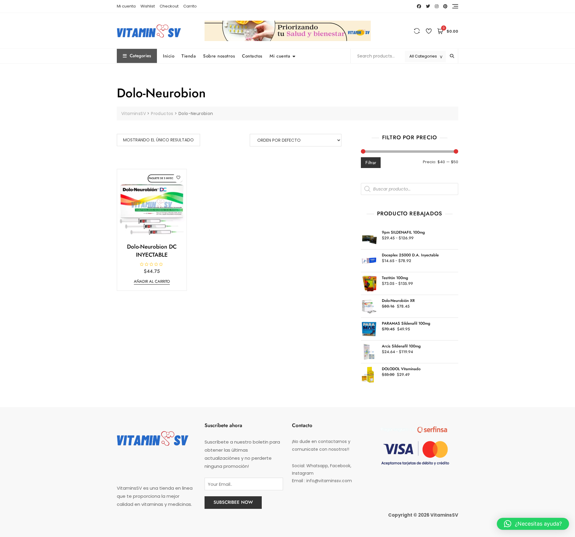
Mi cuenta (126, 6)
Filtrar (370, 162)
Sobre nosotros (219, 56)
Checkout (169, 6)
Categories (140, 55)
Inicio (168, 56)
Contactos (252, 56)
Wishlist (147, 6)
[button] (533, 524)
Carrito (190, 6)
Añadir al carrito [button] (152, 281)
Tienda (188, 56)
